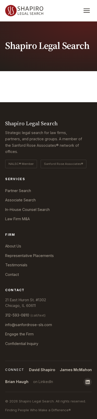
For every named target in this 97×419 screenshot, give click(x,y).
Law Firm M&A (17, 219)
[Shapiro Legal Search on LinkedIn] (88, 382)
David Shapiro (42, 369)
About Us (13, 246)
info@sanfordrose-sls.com (28, 324)
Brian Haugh (16, 381)
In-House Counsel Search (27, 209)
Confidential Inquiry (21, 343)
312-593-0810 (25, 315)
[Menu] (86, 10)
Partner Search (18, 190)
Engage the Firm (19, 334)
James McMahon (76, 369)
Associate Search (20, 200)
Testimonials (16, 265)
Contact (12, 274)
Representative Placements (29, 255)
